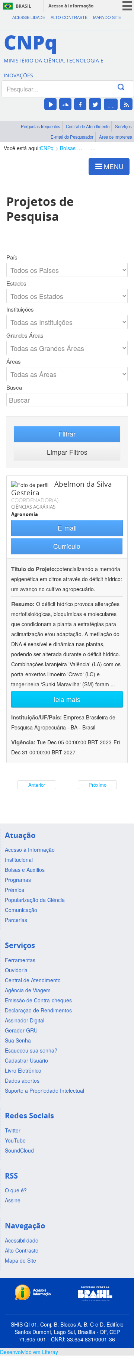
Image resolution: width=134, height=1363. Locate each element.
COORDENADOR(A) (34, 500)
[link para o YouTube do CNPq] (50, 104)
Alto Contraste (69, 17)
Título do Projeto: (34, 569)
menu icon (127, 5)
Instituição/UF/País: (37, 717)
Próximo (97, 784)
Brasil (23, 6)
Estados (16, 283)
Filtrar (67, 433)
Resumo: (23, 604)
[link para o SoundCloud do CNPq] (65, 104)
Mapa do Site (107, 17)
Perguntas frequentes (40, 126)
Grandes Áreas (25, 335)
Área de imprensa (115, 137)
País (11, 257)
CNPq (47, 148)
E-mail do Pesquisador (72, 137)
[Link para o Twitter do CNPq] (95, 104)
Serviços (123, 126)
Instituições (20, 309)
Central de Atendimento (87, 126)
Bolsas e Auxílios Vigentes (72, 148)
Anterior (36, 784)
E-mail (67, 527)
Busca (14, 387)
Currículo (66, 546)
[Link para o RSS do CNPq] (126, 104)
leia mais (67, 699)
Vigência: (24, 742)
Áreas (13, 361)
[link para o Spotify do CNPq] (111, 104)
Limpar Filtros (67, 452)
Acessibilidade (28, 17)
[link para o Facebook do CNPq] (80, 104)
